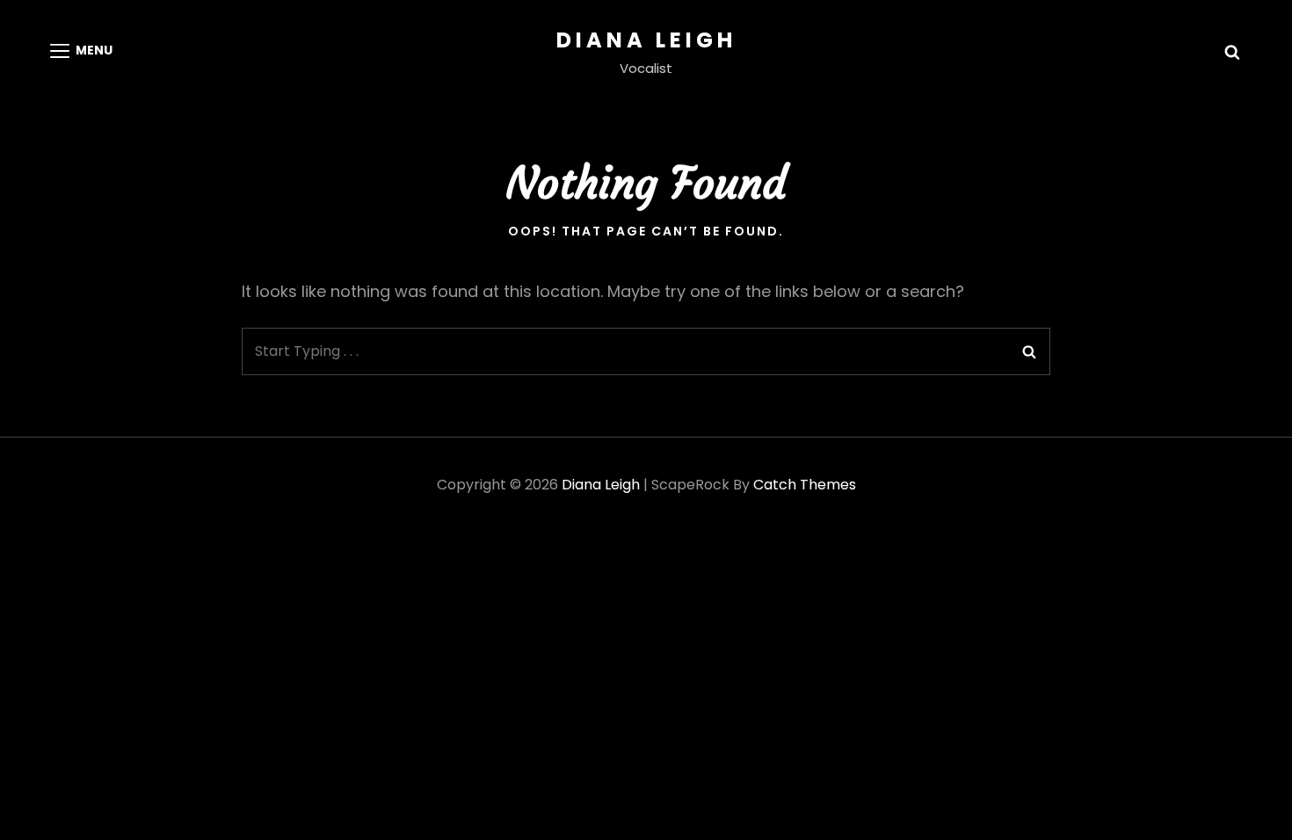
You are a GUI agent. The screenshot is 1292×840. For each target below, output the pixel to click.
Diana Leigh (646, 39)
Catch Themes (804, 484)
